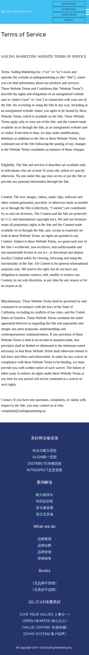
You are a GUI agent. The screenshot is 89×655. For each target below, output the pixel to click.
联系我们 (69, 20)
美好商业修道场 (68, 14)
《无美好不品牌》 (69, 3)
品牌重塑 (44, 539)
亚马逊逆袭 (44, 507)
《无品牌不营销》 (69, 9)
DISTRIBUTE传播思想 (44, 463)
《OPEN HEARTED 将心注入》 (44, 621)
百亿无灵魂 (44, 514)
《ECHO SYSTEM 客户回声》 (44, 634)
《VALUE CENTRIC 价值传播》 (44, 627)
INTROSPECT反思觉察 (44, 470)
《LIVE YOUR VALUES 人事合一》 (44, 614)
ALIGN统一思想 (44, 457)
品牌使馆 (44, 552)
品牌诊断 (44, 545)
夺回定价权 (44, 501)
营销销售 (44, 558)
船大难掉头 (44, 494)
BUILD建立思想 (45, 450)
